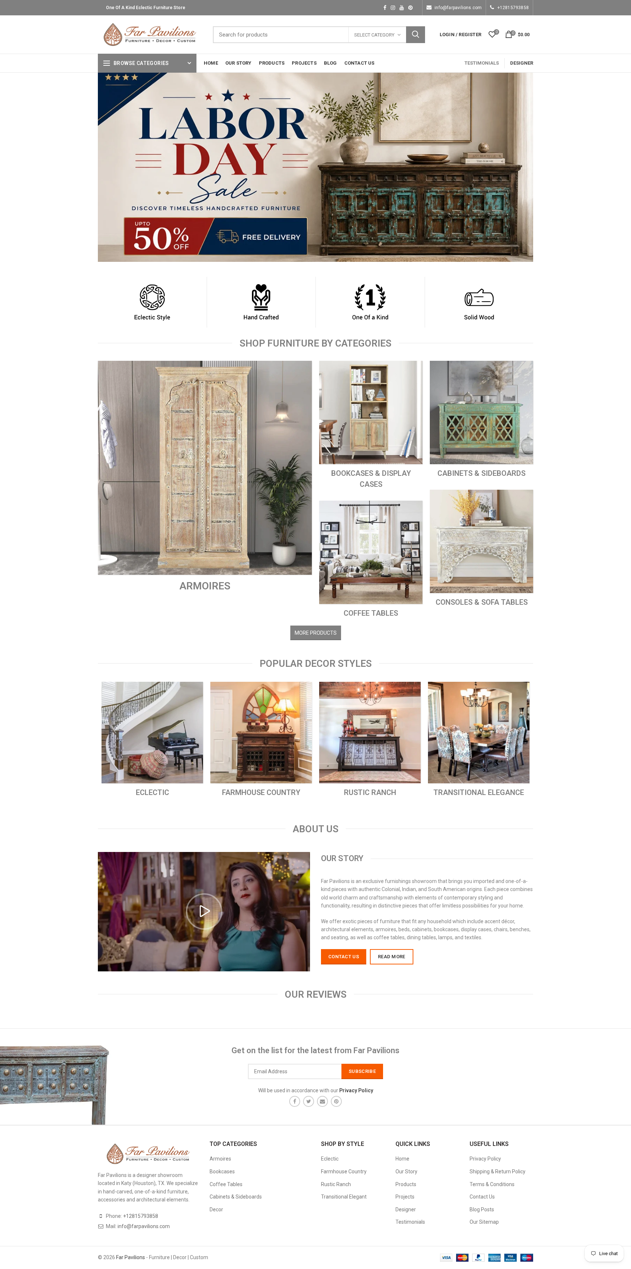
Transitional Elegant (344, 1197)
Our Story (406, 1171)
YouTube (401, 7)
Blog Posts (482, 1209)
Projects (404, 1197)
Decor (216, 1209)
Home (402, 1159)
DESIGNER (521, 63)
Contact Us (482, 1197)
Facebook (385, 7)
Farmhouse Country (344, 1171)
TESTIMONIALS (481, 63)
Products (405, 1184)
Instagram (393, 7)
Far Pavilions (130, 1257)
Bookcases (222, 1171)
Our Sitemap (484, 1222)
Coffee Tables (226, 1184)
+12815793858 (513, 7)
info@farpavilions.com (458, 7)
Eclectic (330, 1159)
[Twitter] (308, 1101)
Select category (374, 35)
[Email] (322, 1101)
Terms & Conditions (492, 1184)
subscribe (362, 1071)
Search (415, 34)
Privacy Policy (485, 1159)
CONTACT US (343, 956)
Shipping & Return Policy (497, 1171)
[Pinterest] (336, 1101)
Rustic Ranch (336, 1184)
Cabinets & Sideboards (236, 1197)
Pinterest (410, 7)
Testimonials (410, 1222)
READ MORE (391, 956)
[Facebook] (294, 1101)
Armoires (220, 1159)
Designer (405, 1209)
